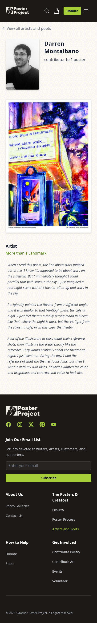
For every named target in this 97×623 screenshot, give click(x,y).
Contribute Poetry (66, 552)
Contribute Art (63, 561)
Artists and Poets (65, 529)
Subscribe (49, 478)
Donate (72, 11)
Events (57, 571)
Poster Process (63, 519)
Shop (10, 563)
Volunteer (60, 581)
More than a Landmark (26, 253)
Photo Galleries (17, 506)
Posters (58, 509)
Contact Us (14, 515)
